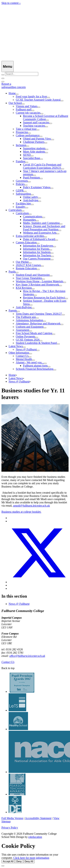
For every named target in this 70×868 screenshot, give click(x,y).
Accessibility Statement (38, 818)
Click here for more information (31, 857)
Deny (19, 861)
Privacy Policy (9, 827)
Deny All (29, 861)
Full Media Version (12, 818)
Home (12, 375)
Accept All (8, 861)
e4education (35, 836)
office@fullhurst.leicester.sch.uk (27, 655)
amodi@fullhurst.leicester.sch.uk (31, 505)
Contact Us (7, 662)
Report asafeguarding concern (13, 85)
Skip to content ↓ (11, 3)
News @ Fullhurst (19, 381)
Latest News (16, 378)
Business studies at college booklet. (21, 511)
